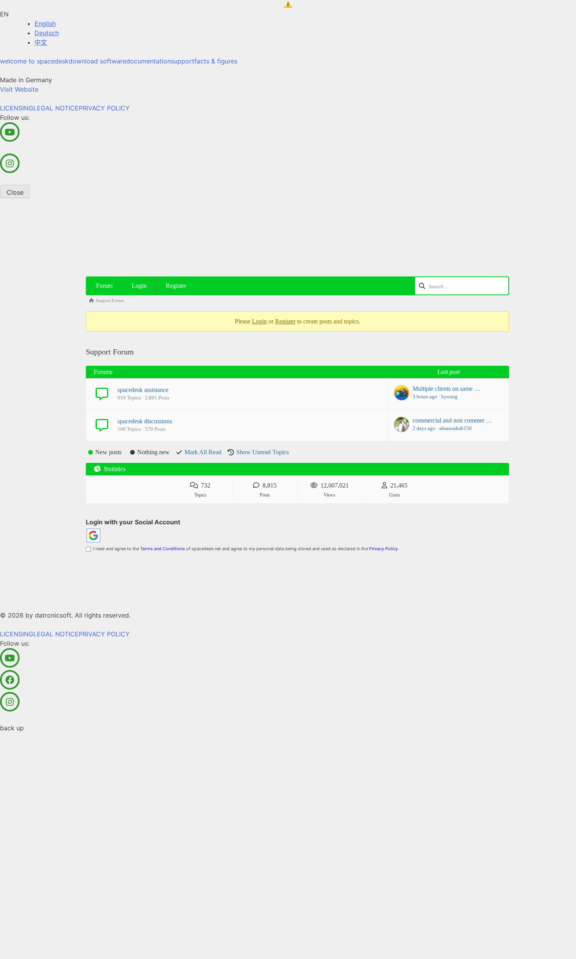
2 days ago (424, 428)
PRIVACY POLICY (104, 108)
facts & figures (215, 61)
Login (139, 285)
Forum (104, 285)
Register (176, 285)
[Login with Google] (93, 535)
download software (97, 61)
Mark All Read (203, 452)
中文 (40, 42)
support (182, 61)
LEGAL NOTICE (56, 108)
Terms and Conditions (162, 548)
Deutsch (46, 33)
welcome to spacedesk (34, 61)
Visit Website (19, 89)
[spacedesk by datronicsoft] (288, 4)
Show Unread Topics (262, 452)
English (45, 23)
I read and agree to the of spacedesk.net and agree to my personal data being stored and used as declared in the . (245, 548)
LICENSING (16, 108)
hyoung (449, 396)
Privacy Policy (383, 548)
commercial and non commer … (452, 420)
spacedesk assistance (143, 389)
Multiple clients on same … (446, 388)
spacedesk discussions (145, 421)
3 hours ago (425, 396)
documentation (148, 61)
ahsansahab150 (455, 428)
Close (15, 192)
